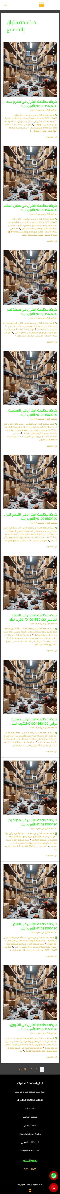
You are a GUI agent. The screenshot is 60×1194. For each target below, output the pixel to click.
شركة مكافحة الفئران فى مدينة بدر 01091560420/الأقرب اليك (32, 822)
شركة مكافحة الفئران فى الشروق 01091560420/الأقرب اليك (33, 1027)
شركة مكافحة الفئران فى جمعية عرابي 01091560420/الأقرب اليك (34, 721)
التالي (22, 1069)
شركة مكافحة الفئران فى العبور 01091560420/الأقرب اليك (35, 926)
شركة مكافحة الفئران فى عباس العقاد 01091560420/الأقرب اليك (30, 207)
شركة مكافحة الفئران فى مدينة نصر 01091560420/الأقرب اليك (32, 311)
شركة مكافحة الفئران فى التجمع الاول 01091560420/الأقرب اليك (30, 516)
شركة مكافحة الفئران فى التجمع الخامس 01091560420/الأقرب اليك (33, 617)
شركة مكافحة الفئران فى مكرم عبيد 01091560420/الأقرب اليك (31, 103)
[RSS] (30, 1190)
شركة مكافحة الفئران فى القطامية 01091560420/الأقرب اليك (32, 412)
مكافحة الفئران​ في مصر (47, 110)
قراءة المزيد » (51, 137)
